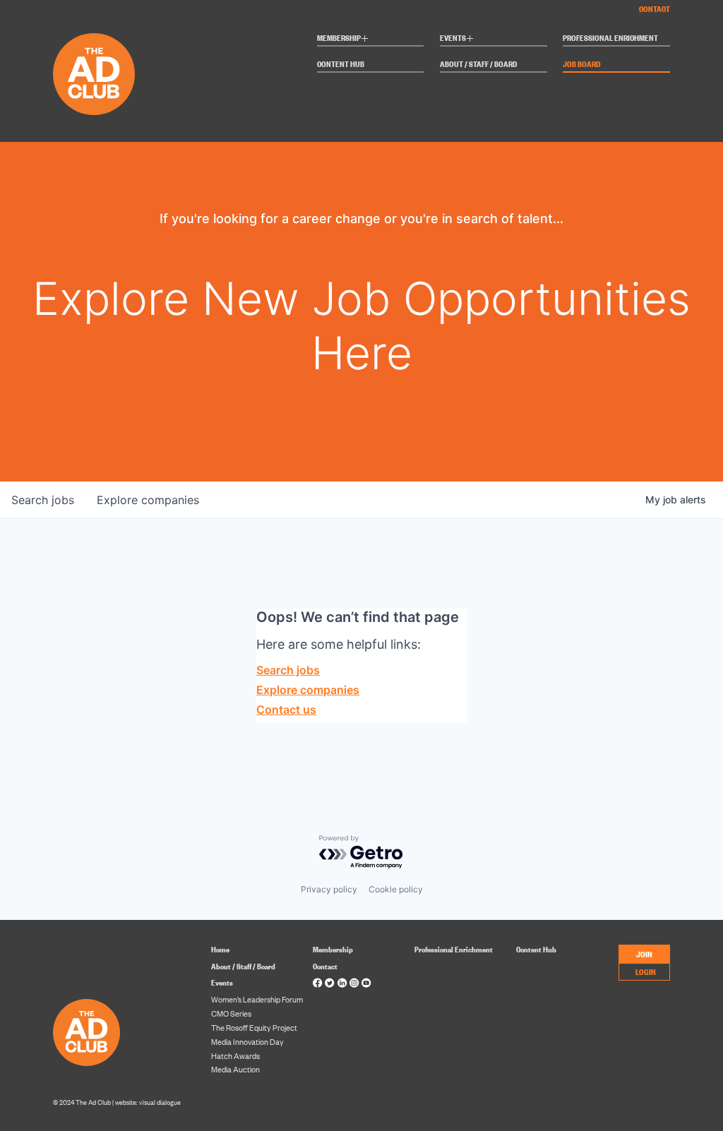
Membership (343, 39)
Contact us (286, 709)
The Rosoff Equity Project (254, 1027)
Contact (654, 8)
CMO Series (231, 1013)
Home (220, 949)
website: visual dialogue (148, 1102)
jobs (42, 500)
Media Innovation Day (247, 1041)
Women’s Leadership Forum (257, 999)
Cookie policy (396, 889)
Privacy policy (329, 889)
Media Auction (235, 1069)
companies (148, 500)
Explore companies (307, 690)
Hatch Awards (235, 1055)
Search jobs (288, 670)
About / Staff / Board (479, 64)
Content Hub (340, 64)
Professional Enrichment (610, 38)
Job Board (582, 64)
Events (457, 39)
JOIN (644, 953)
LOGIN (645, 971)
